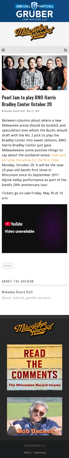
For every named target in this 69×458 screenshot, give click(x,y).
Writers (27, 452)
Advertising (39, 452)
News (7, 265)
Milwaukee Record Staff (13, 110)
